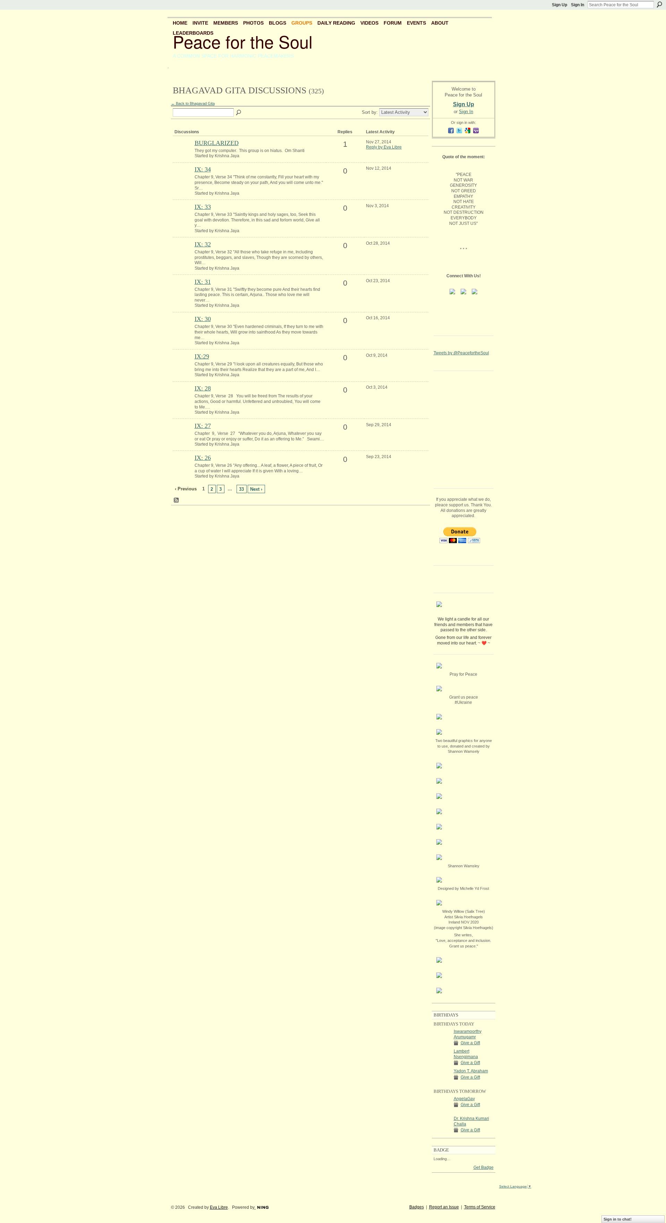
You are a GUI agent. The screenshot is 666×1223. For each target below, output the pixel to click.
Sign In (577, 4)
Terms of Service (479, 1207)
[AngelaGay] (442, 1111)
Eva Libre (219, 1207)
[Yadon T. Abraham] (442, 1083)
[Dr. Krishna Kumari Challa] (442, 1131)
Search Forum (239, 113)
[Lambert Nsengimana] (442, 1063)
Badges (416, 1207)
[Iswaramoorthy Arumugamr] (442, 1044)
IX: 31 (203, 281)
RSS (176, 500)
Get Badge (483, 1167)
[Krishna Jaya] (182, 154)
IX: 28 (203, 388)
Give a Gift (470, 1042)
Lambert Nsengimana (466, 1054)
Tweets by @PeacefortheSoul (461, 353)
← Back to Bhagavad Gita (193, 103)
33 (241, 489)
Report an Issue (444, 1207)
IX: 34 (203, 169)
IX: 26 (203, 457)
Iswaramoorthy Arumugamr (467, 1034)
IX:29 (202, 356)
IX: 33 (203, 206)
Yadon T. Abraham (471, 1071)
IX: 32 (203, 244)
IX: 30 (203, 318)
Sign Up (559, 4)
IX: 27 (203, 425)
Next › (256, 489)
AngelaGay (464, 1098)
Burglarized (217, 143)
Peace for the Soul (243, 41)
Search (659, 4)
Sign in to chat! (618, 1219)
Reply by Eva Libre (384, 147)
